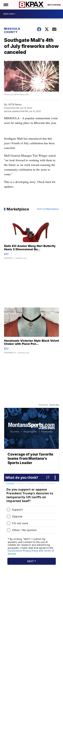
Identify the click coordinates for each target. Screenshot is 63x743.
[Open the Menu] (6, 5)
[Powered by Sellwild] (54, 405)
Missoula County (12, 30)
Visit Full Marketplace (48, 209)
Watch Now (53, 5)
